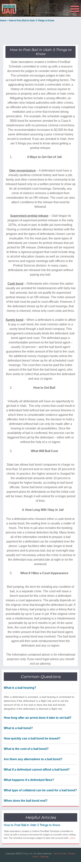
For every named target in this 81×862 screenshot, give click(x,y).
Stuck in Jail (12, 9)
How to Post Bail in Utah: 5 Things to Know (32, 825)
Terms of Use (59, 853)
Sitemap (44, 856)
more (72, 838)
